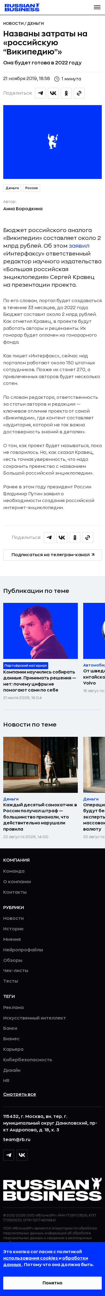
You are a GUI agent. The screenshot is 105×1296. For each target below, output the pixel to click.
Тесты (10, 981)
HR (6, 1081)
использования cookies (31, 1258)
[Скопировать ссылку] (79, 93)
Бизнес (11, 1039)
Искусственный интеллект (34, 1018)
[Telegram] (8, 1155)
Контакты (15, 892)
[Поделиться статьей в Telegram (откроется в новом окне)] (40, 93)
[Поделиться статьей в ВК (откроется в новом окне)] (53, 93)
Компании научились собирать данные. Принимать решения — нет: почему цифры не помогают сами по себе (39, 681)
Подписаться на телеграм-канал (51, 555)
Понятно (52, 1283)
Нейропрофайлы (23, 950)
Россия (31, 188)
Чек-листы (15, 971)
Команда (13, 871)
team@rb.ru (16, 1140)
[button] (97, 7)
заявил (79, 246)
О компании (17, 882)
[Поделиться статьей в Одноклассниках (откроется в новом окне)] (66, 93)
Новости (13, 23)
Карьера (13, 1049)
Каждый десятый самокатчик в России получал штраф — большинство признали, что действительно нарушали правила (40, 817)
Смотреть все (19, 1094)
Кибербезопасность (27, 1060)
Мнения (12, 939)
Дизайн (11, 1070)
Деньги (35, 23)
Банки (10, 1028)
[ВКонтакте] (22, 1155)
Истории (13, 929)
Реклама (13, 1007)
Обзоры (12, 960)
